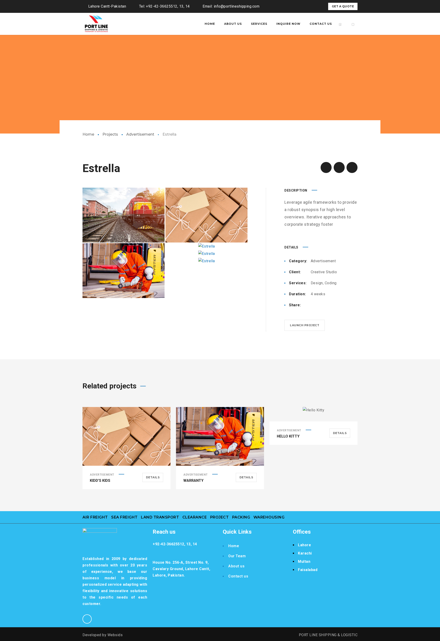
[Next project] (352, 167)
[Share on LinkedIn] (334, 305)
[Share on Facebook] (312, 305)
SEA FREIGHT (124, 517)
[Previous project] (326, 167)
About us (236, 566)
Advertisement (140, 134)
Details (153, 477)
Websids (115, 635)
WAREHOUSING (269, 517)
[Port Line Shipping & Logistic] (96, 27)
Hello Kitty (288, 436)
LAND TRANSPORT (160, 517)
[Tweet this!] (320, 305)
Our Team (237, 556)
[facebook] (310, 6)
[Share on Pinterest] (327, 305)
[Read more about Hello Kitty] (313, 414)
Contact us (238, 576)
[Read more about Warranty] (220, 436)
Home (88, 134)
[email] (318, 6)
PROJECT (219, 517)
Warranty (193, 480)
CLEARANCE (194, 517)
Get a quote (343, 6)
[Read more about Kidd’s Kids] (126, 436)
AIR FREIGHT (95, 517)
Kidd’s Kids (100, 480)
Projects (110, 134)
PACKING (241, 517)
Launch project (304, 325)
